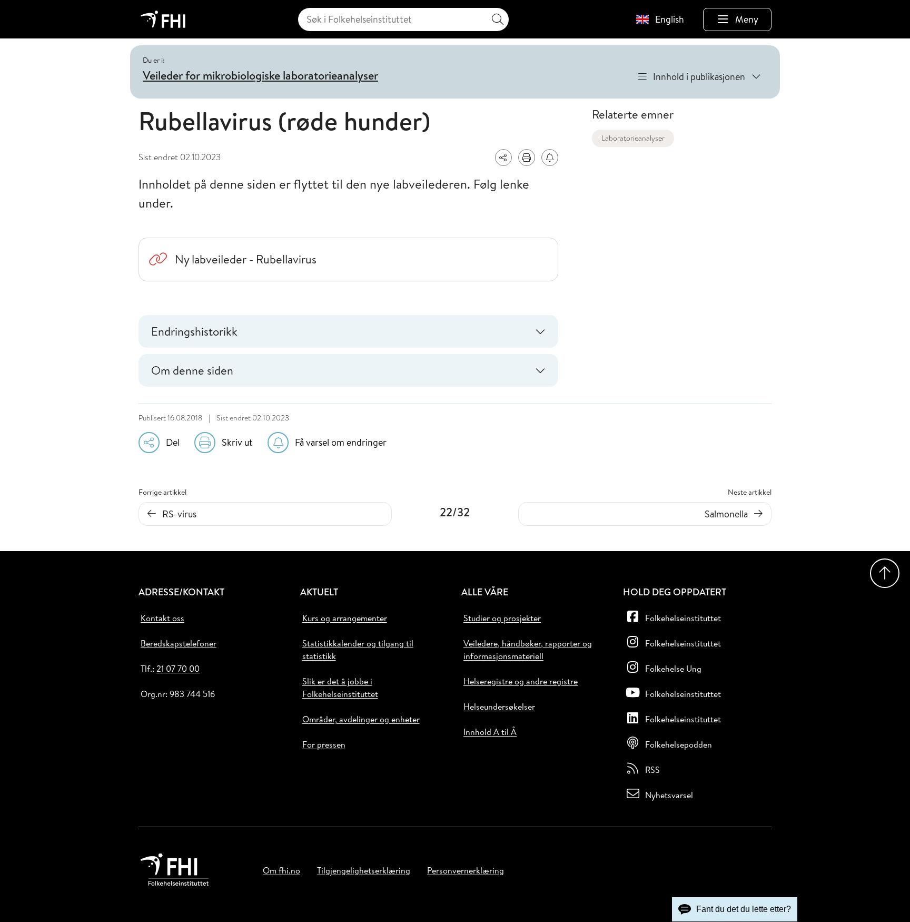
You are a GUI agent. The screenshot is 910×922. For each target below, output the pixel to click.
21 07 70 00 (178, 668)
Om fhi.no (281, 870)
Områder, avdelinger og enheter (361, 719)
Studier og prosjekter (502, 618)
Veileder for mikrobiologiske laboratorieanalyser (260, 75)
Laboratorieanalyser (633, 138)
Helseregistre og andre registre (520, 681)
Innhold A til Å (490, 732)
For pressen (323, 744)
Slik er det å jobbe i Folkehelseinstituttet (340, 687)
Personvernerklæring (465, 870)
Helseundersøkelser (499, 706)
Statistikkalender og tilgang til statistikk (357, 649)
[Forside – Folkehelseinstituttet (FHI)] (163, 19)
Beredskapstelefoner (178, 643)
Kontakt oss (162, 618)
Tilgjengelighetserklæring (363, 870)
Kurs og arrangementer (344, 618)
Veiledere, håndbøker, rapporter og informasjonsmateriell (527, 649)
